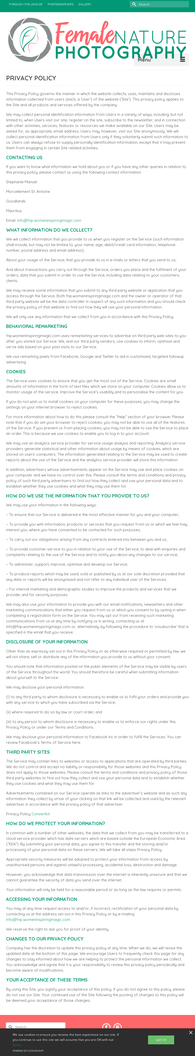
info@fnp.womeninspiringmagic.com (49, 220)
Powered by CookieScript (28, 1050)
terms (17, 1045)
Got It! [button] (161, 1040)
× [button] (190, 1033)
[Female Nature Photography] (97, 39)
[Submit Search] (133, 4)
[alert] (97, 1042)
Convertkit (40, 813)
